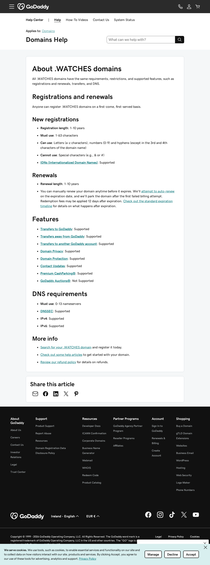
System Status (124, 19)
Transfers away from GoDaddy (62, 236)
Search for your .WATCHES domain (65, 347)
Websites (181, 445)
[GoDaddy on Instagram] (160, 517)
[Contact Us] (180, 6)
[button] (205, 543)
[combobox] (140, 39)
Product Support (44, 426)
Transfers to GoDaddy (56, 229)
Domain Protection (54, 258)
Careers (15, 437)
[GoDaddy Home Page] (27, 516)
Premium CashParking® (57, 273)
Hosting (180, 467)
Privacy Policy (176, 536)
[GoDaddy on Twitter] (184, 517)
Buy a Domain (184, 426)
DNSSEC (46, 311)
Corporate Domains (93, 440)
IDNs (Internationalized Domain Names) (69, 162)
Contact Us (101, 19)
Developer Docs (91, 426)
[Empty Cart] (198, 6)
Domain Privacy (51, 251)
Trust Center (18, 472)
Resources (41, 440)
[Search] (179, 39)
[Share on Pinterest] (76, 393)
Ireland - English (63, 516)
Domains (48, 30)
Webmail (87, 460)
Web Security (184, 475)
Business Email (185, 453)
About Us (15, 430)
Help (57, 19)
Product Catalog (91, 482)
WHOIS (86, 467)
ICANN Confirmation (94, 433)
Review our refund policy (58, 362)
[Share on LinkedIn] (56, 393)
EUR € (91, 516)
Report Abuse (43, 433)
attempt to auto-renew (158, 191)
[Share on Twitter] (66, 393)
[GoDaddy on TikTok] (172, 517)
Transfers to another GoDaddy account (68, 243)
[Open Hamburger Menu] (10, 6)
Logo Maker (183, 482)
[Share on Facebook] (45, 393)
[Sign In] (189, 6)
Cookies (195, 536)
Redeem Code (90, 475)
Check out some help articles (61, 354)
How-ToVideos (77, 19)
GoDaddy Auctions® (55, 280)
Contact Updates (52, 266)
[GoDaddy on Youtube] (196, 517)
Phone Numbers (185, 490)
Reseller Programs (124, 438)
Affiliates (118, 445)
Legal (13, 464)
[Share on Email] (35, 393)
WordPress (182, 460)
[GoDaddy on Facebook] (148, 517)
